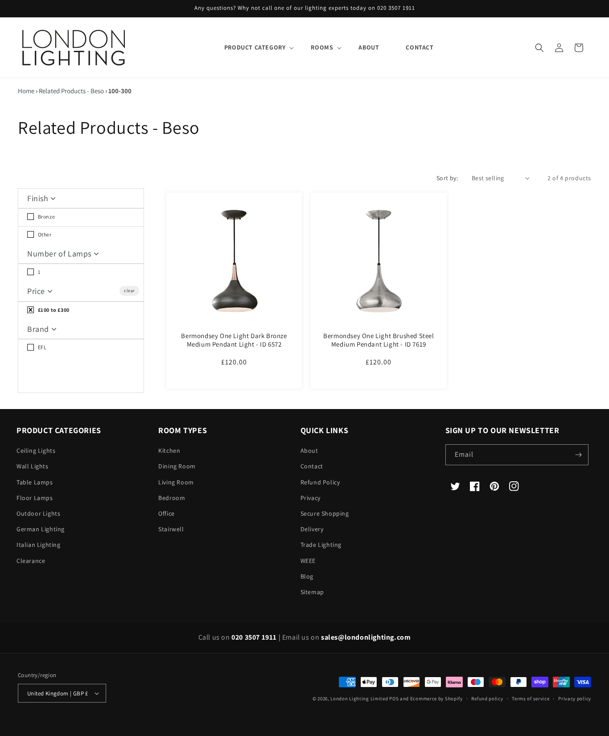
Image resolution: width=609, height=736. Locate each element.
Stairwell (171, 529)
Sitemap (312, 592)
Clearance (30, 561)
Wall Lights (32, 466)
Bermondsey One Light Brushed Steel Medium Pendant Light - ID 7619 (378, 340)
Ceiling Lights (35, 451)
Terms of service (530, 698)
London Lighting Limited (359, 698)
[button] (254, 47)
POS (394, 698)
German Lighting (40, 529)
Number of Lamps (60, 253)
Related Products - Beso (71, 91)
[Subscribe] (578, 454)
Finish (38, 198)
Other (44, 234)
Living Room (176, 482)
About (309, 451)
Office (166, 513)
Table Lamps (34, 482)
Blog (306, 576)
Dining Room (177, 466)
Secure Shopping (324, 513)
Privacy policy (574, 698)
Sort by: (447, 178)
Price (37, 291)
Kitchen (169, 451)
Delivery (312, 529)
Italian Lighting (38, 545)
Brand (39, 329)
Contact (311, 466)
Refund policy (487, 698)
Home (26, 91)
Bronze (46, 216)
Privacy (310, 498)
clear (129, 291)
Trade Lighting (321, 545)
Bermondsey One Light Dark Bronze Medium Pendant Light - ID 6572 (234, 340)
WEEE (308, 561)
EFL (41, 347)
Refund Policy (320, 482)
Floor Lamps (34, 498)
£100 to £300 (53, 309)
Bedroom (171, 498)
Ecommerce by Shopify (436, 698)
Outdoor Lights (38, 513)
